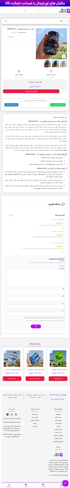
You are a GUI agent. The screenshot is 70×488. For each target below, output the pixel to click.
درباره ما (35, 426)
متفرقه (61, 21)
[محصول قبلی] (8, 21)
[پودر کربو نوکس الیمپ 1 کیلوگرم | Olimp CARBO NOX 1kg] (58, 358)
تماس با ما (35, 417)
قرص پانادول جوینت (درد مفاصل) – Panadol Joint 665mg (35, 370)
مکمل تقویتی (58, 438)
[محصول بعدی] (4, 21)
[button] (35, 378)
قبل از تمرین (58, 429)
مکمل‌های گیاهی (58, 442)
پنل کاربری (35, 414)
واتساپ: (58, 395)
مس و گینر (58, 417)
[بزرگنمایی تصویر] (64, 56)
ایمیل (62, 311)
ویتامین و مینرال (58, 436)
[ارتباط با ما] (65, 483)
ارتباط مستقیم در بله (57, 399)
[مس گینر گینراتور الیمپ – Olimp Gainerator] (12, 358)
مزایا (63, 288)
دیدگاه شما (61, 269)
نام (63, 303)
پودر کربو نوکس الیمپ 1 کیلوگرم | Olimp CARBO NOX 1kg (59, 370)
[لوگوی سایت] (35, 3)
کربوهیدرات (58, 420)
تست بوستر (58, 432)
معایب (63, 296)
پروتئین (58, 414)
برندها (35, 423)
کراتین (58, 426)
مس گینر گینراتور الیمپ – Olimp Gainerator (13, 370)
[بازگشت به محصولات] (6, 21)
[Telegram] (7, 414)
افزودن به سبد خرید (31, 91)
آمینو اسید (58, 423)
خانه (66, 21)
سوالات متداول (35, 420)
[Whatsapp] (12, 414)
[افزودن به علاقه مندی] (51, 351)
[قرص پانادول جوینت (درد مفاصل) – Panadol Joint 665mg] (35, 358)
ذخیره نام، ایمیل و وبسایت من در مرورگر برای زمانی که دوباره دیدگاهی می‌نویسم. (43, 317)
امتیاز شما (61, 266)
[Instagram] (16, 414)
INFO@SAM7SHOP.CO (9, 422)
